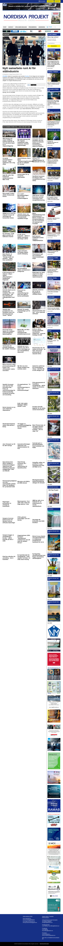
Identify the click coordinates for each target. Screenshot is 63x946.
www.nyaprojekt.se (27, 918)
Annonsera (57, 1)
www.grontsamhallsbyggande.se (30, 922)
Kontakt (10, 27)
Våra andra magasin (21, 27)
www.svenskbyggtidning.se (29, 919)
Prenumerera (50, 1)
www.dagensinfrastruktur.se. (29, 921)
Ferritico (27, 76)
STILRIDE (5, 76)
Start (4, 27)
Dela (29, 84)
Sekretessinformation (44, 943)
